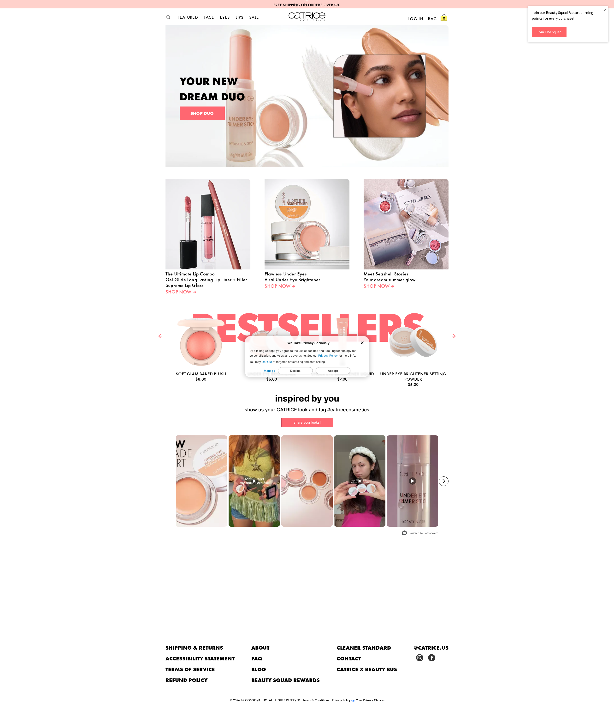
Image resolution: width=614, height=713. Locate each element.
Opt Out (267, 362)
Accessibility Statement (200, 658)
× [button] (604, 10)
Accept (333, 370)
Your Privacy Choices (369, 699)
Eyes (225, 17)
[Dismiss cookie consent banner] (362, 343)
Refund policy (186, 680)
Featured (187, 17)
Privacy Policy (328, 355)
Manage (269, 370)
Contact (349, 658)
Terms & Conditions (316, 699)
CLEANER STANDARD (364, 647)
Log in (415, 18)
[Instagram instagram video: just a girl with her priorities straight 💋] (254, 481)
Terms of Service (190, 669)
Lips (239, 17)
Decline (295, 370)
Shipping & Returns (194, 647)
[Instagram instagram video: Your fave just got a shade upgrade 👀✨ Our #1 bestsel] (359, 481)
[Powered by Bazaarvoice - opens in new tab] (420, 533)
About (260, 647)
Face (209, 17)
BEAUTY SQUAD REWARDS (285, 680)
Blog (258, 669)
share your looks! (307, 422)
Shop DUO (202, 113)
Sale (254, 17)
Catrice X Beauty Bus (367, 669)
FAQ (256, 658)
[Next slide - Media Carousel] (444, 481)
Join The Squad (549, 32)
